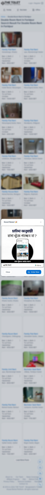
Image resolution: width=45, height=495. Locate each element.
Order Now (35, 272)
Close (8, 272)
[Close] (41, 222)
